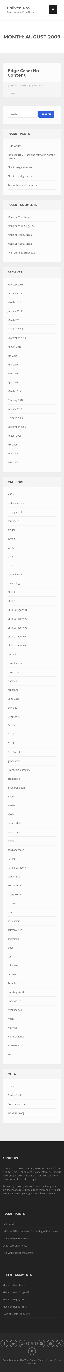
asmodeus (13, 521)
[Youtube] (32, 1343)
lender (11, 796)
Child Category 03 (17, 627)
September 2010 (17, 337)
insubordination (16, 787)
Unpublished (14, 1001)
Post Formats (15, 885)
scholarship (14, 921)
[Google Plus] (23, 1343)
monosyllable (15, 823)
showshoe (13, 938)
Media (11, 814)
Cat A (11, 547)
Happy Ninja (25, 234)
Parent (11, 858)
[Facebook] (4, 1343)
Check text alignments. (20, 176)
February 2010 (16, 400)
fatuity (11, 725)
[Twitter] (13, 1343)
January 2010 (15, 409)
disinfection (14, 672)
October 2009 (15, 417)
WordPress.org (16, 1113)
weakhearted (15, 1009)
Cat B (11, 556)
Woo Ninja (24, 217)
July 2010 (13, 355)
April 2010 (13, 382)
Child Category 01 (17, 609)
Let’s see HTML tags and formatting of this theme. (31, 156)
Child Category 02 (17, 618)
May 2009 (13, 462)
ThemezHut (32, 1363)
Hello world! (14, 146)
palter (11, 841)
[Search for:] (23, 114)
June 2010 (13, 364)
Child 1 (11, 592)
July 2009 (13, 444)
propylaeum (14, 894)
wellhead (12, 1027)
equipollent (14, 716)
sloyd (10, 947)
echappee (13, 689)
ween (11, 1018)
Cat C (11, 565)
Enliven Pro (18, 8)
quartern (12, 912)
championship (15, 574)
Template (13, 983)
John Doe (37, 85)
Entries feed (14, 1095)
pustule (12, 903)
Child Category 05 (17, 645)
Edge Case (13, 698)
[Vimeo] (32, 1351)
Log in (11, 1086)
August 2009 (15, 435)
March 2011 (14, 320)
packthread (14, 832)
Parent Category (17, 867)
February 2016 (16, 284)
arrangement (15, 512)
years (11, 1054)
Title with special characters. (23, 185)
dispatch (12, 681)
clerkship (12, 654)
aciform (12, 494)
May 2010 (13, 373)
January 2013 (15, 293)
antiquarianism (16, 503)
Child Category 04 (17, 636)
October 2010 (15, 329)
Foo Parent (14, 752)
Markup (12, 805)
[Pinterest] (50, 1343)
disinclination (15, 663)
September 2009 (17, 426)
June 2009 (13, 453)
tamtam (12, 974)
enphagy (12, 707)
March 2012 (14, 302)
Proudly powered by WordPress (19, 1360)
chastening (14, 583)
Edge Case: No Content (23, 73)
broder (11, 529)
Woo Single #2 (26, 226)
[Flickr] (41, 1343)
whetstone (13, 1045)
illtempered (14, 778)
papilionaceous (16, 849)
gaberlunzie (14, 761)
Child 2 (11, 601)
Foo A (11, 734)
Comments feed (17, 1104)
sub (10, 956)
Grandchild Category (19, 769)
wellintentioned (16, 1036)
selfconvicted (15, 929)
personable (14, 876)
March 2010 (14, 391)
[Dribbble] (59, 1343)
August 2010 (15, 346)
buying (11, 538)
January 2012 (15, 311)
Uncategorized (16, 992)
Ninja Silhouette (26, 252)
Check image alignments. (21, 167)
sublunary (13, 965)
